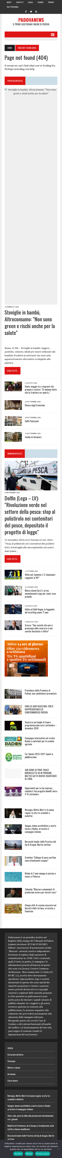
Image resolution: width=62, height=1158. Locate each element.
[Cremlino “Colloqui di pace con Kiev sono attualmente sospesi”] (13, 863)
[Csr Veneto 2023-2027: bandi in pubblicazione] (13, 760)
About (9, 2)
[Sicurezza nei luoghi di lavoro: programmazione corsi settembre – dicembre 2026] (13, 728)
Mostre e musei (13, 1067)
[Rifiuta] (58, 1148)
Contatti (20, 2)
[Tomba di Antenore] (13, 439)
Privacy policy (42, 1154)
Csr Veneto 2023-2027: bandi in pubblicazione (39, 755)
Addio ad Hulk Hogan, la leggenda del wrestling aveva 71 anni (39, 611)
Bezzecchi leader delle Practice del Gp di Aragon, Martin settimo (40, 843)
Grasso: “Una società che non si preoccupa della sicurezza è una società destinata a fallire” (39, 628)
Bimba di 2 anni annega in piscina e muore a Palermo (40, 875)
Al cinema (11, 1074)
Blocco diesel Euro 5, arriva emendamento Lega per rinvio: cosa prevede (40, 593)
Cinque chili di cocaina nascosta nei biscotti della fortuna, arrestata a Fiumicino (40, 908)
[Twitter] (31, 11)
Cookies (40, 2)
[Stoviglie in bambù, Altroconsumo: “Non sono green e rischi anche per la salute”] (31, 302)
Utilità (10, 1048)
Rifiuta (29, 1154)
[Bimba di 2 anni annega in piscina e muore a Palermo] (13, 879)
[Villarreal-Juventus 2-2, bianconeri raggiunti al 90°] (13, 577)
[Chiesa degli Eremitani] (13, 408)
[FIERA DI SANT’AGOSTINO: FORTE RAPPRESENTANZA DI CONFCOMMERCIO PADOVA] (13, 712)
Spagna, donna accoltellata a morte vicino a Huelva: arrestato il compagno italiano (40, 829)
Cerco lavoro (12, 1080)
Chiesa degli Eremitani (35, 405)
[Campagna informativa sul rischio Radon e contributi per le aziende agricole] (13, 744)
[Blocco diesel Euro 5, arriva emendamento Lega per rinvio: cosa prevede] (13, 593)
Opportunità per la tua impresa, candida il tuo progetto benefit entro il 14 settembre (41, 791)
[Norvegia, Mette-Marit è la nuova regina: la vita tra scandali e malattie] (13, 816)
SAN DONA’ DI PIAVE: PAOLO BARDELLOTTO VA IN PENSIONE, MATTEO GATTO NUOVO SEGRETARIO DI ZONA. (41, 774)
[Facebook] (26, 11)
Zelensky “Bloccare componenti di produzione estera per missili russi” (41, 891)
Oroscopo (11, 1061)
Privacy (51, 2)
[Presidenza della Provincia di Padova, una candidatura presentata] (13, 696)
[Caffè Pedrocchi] (13, 424)
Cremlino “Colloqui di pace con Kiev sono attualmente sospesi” (40, 859)
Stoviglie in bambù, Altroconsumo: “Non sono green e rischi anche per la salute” (30, 322)
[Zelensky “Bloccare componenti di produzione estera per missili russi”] (13, 895)
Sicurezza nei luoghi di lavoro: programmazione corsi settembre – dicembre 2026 (41, 725)
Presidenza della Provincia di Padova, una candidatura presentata (41, 692)
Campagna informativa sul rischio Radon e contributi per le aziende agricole (40, 741)
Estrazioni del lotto (15, 1054)
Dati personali (12, 7)
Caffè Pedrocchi (32, 421)
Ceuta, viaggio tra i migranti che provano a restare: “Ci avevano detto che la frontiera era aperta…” (41, 389)
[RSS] (36, 11)
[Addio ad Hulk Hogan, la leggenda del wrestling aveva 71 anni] (13, 612)
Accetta (18, 1154)
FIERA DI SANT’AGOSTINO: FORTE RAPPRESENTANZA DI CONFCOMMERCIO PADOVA (39, 709)
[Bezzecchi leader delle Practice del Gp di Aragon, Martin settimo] (13, 848)
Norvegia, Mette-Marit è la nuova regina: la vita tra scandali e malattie (39, 813)
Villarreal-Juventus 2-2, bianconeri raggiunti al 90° (40, 576)
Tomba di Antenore (33, 437)
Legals (30, 2)
